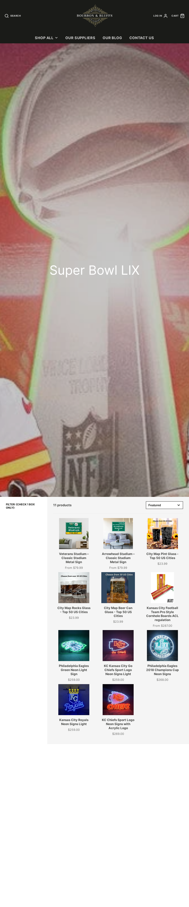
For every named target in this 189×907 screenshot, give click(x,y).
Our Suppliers (80, 38)
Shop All (44, 38)
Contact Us (141, 38)
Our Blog (112, 38)
